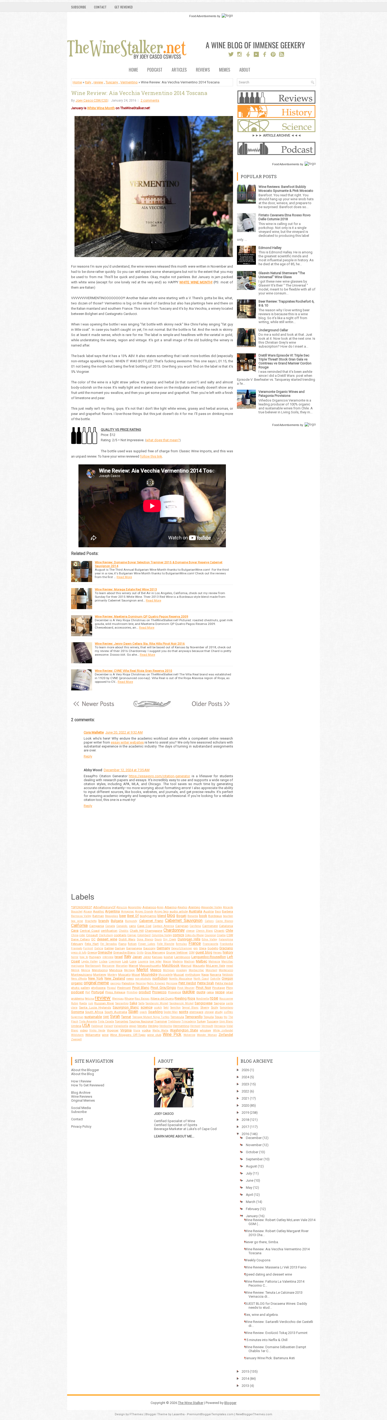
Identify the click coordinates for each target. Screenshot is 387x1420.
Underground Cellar (273, 330)
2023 (245, 1084)
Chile (229, 930)
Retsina (89, 998)
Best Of (133, 916)
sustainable (93, 1017)
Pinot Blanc (141, 988)
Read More (124, 577)
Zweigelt (76, 1039)
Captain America (163, 926)
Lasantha (178, 1414)
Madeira (177, 961)
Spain (133, 1011)
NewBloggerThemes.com (254, 1414)
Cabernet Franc (151, 921)
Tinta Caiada (106, 1021)
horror (74, 957)
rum (90, 1003)
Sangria (219, 1003)
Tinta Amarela (88, 1021)
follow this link (151, 456)
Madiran (189, 961)
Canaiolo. (122, 926)
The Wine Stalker (190, 1403)
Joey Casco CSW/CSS (92, 100)
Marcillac (227, 961)
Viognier (112, 1030)
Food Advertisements (202, 16)
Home (133, 70)
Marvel (133, 965)
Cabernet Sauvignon (183, 920)
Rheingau (118, 998)
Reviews (203, 70)
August (251, 1166)
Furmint (88, 948)
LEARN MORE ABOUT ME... (174, 1136)
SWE (106, 1017)
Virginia (126, 1030)
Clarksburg (106, 935)
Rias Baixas (142, 998)
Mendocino (100, 970)
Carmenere (210, 926)
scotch (158, 1007)
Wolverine (189, 1035)
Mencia (85, 970)
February (77, 944)
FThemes (136, 1414)
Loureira (143, 961)
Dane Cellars (80, 939)
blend (161, 916)
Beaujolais (111, 916)
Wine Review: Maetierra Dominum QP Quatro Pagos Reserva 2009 (141, 616)
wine (105, 1035)
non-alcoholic (143, 978)
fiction (132, 944)
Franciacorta (210, 944)
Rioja (191, 998)
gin (195, 948)
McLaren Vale (215, 965)
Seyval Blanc (190, 1007)
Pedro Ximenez (156, 983)
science (146, 1007)
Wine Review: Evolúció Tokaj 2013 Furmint (276, 1333)
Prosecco (159, 992)
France (194, 943)
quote (200, 992)
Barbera (227, 911)
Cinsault (92, 935)
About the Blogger (85, 1070)
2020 (245, 1105)
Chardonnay (174, 930)
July (249, 1173)
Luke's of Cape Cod (202, 1129)
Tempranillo (194, 1017)
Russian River (104, 1003)
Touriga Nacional (141, 1021)
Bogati (181, 916)
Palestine (128, 983)
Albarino (171, 907)
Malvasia (214, 961)
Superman (77, 1017)
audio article (178, 911)
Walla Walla (160, 1030)
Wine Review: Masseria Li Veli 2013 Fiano (275, 1267)
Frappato (76, 948)
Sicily (214, 1007)
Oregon (227, 978)
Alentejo (194, 907)
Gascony (149, 948)
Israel (119, 957)
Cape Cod (144, 926)
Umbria (76, 1026)
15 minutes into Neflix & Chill (266, 1340)
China (74, 935)
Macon (167, 961)
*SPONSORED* (81, 907)
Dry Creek (169, 939)
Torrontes (121, 1021)
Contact (100, 7)
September (254, 1159)
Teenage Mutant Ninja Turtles (151, 1017)
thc (225, 1017)
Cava (74, 930)
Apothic (98, 911)
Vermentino (129, 82)
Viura (136, 1030)
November (254, 1145)
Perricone (171, 983)
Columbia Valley (162, 935)
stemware (196, 1012)
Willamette (92, 1035)
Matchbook (171, 965)
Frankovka (226, 944)
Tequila (209, 1017)
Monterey (99, 974)
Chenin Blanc (204, 930)
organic (77, 983)
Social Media (81, 1108)
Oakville (215, 978)
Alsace (87, 911)
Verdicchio (165, 1026)
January (252, 1216)
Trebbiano (174, 1021)
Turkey (201, 1021)
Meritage (129, 970)
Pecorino (141, 983)
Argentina (112, 911)
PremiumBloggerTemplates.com (210, 1414)
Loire (133, 961)
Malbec (201, 961)
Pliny (229, 988)
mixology (181, 970)
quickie (188, 992)
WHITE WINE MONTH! (195, 282)
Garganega (134, 948)
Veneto (142, 1026)
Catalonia (226, 926)
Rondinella (202, 998)
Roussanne (226, 998)
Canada (110, 926)
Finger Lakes (146, 944)
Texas (219, 1017)
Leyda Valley (89, 961)
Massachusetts (150, 965)
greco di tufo (78, 952)
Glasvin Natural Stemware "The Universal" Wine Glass (282, 275)
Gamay (120, 948)
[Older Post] (210, 707)
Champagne (153, 930)
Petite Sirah (205, 983)
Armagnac (127, 911)
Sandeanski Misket (182, 1003)
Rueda (83, 1003)
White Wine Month (101, 108)
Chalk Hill (137, 930)
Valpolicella (121, 1026)
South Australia (116, 1012)
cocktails (120, 935)
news (130, 978)
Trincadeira (188, 1021)
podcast (77, 992)
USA (86, 1025)
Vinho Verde (97, 1030)
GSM (192, 952)
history (228, 952)
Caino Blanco (224, 921)
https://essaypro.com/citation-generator (159, 776)
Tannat (126, 1017)
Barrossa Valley (81, 916)
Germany (163, 948)
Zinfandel (226, 1035)
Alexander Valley (211, 907)
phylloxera (98, 988)
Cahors (209, 921)
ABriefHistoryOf (104, 907)
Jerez (147, 957)
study (219, 1012)
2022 (245, 1091)
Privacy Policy (81, 1126)
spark (143, 1012)
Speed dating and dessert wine (268, 1274)
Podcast (154, 70)
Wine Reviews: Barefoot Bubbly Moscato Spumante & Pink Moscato (286, 189)
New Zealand (115, 978)
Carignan (181, 926)
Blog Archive (80, 1093)
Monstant (211, 970)
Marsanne (108, 965)
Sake (133, 1003)
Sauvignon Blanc (126, 1007)
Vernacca (220, 1026)
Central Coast (90, 930)
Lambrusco (182, 957)
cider (82, 935)
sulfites (228, 1012)
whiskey (205, 1030)
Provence (174, 992)
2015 (245, 1371)
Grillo (140, 952)
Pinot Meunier (186, 988)
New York (95, 978)
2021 (245, 1098)
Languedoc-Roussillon (208, 957)
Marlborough (93, 965)
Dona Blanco (145, 939)
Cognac (131, 935)
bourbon (228, 916)
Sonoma (77, 1012)
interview (107, 957)
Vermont (195, 1026)
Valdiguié (97, 1026)
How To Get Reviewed (87, 1085)
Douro (158, 939)
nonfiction (160, 978)
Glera (202, 948)
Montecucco (226, 970)
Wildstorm (77, 1035)
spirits (183, 1012)
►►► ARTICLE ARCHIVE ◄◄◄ (276, 135)
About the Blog (82, 1074)
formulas (181, 944)
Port (87, 992)
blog (171, 915)
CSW (229, 935)
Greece (92, 952)
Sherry (204, 1007)
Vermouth (207, 1026)
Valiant (108, 1026)
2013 (245, 1386)
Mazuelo (199, 965)
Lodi (125, 961)
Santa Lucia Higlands (95, 1007)
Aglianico (149, 907)
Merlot (142, 969)
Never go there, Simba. (262, 1242)
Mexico (155, 970)
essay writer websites (127, 742)
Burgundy (131, 921)
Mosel (136, 974)
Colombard (144, 935)
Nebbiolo (227, 974)
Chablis (123, 930)
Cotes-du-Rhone (194, 935)
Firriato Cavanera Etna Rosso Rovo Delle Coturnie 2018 (285, 217)
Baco (218, 911)
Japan (137, 957)
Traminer (160, 1021)
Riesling (181, 998)
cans (132, 926)
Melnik (75, 970)
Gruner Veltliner (177, 952)
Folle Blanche (165, 944)
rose (214, 998)
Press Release (115, 992)
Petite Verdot (224, 983)
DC (93, 939)
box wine (77, 921)
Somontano (226, 1007)
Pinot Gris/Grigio (163, 988)
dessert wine (107, 939)
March (250, 1202)
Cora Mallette (94, 732)
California (79, 925)
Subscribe (78, 7)
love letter (156, 961)
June (249, 1180)
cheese (190, 930)
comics (178, 935)
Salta (141, 1003)
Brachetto (91, 921)
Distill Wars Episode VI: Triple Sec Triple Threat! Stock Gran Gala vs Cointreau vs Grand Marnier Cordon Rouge (285, 361)
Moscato (124, 974)
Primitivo (132, 992)
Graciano (226, 948)
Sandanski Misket (157, 1003)
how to (84, 957)
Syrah (115, 1016)
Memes (224, 70)
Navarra (215, 974)
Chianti (219, 930)
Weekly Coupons (257, 1260)
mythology (192, 974)
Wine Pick (172, 1034)
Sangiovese (203, 1003)
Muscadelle (165, 974)
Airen (160, 907)
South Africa (94, 1012)
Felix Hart (92, 944)
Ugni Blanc (226, 1021)
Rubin (74, 1003)
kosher (168, 957)
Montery (112, 974)
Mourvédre (149, 974)
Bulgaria (117, 921)
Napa (205, 974)
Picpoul (111, 988)
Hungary (95, 957)
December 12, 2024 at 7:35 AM (127, 770)
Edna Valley (209, 939)
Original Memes (83, 1100)
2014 (245, 1379)
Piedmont (124, 988)
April (249, 1195)
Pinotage (218, 988)
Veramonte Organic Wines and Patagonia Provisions (282, 394)
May (249, 1188)
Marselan (122, 965)
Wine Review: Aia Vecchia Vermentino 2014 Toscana (139, 93)
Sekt (165, 1007)
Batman (98, 916)
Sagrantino (121, 1003)
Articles (179, 70)
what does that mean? (163, 440)
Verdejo (153, 1026)
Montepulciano (81, 974)
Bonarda (192, 916)
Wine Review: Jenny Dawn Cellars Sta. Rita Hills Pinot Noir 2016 (140, 643)
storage (209, 1012)
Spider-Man (171, 1012)
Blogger (230, 1403)
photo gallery (80, 988)
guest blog (203, 952)
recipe (220, 992)
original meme (96, 983)
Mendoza (115, 970)
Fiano (122, 944)
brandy (103, 921)
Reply (88, 756)
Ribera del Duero (162, 998)
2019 (245, 1113)
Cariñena (195, 926)
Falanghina (226, 939)
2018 (245, 1120)
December (254, 1138)
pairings (115, 983)
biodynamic (148, 916)
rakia (210, 992)
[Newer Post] (94, 707)
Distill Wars (127, 939)
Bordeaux (215, 916)
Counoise (210, 935)
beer (122, 916)
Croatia (221, 935)
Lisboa (103, 961)
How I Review (81, 1081)
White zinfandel (223, 1030)
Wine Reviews (81, 1096)
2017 (245, 1127)
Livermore (115, 961)
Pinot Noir (203, 988)
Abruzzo (121, 907)
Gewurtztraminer (181, 948)
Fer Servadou (108, 944)
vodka (146, 1030)
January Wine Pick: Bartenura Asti (270, 1358)
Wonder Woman (207, 1035)
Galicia (98, 948)
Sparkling (155, 1012)
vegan (132, 1026)
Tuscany (112, 82)
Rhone (129, 998)
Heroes (217, 952)
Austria (208, 911)
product (145, 992)
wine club (154, 1035)
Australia (195, 911)
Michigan (169, 970)
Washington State (184, 1030)
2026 (245, 1070)
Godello (212, 948)
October (252, 1152)
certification (109, 930)
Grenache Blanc (124, 952)
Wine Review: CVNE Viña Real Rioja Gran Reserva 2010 (133, 671)
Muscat (178, 974)
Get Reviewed (124, 7)
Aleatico (182, 907)
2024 (245, 1077)
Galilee (109, 948)
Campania (96, 926)
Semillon (175, 1007)
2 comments (150, 100)
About (244, 70)
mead (229, 965)
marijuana (77, 965)
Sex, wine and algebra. (262, 1315)
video (84, 1030)
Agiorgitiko (134, 907)
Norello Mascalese (180, 978)
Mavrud (186, 965)
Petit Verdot (187, 983)
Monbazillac (196, 970)
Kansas (157, 957)
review (98, 82)
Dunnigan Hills (189, 939)
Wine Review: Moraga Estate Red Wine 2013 (126, 589)
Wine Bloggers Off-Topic (127, 1035)
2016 (245, 1134)
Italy (88, 82)
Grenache (105, 952)
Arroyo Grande (144, 911)
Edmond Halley (270, 248)
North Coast (201, 978)
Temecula (177, 1017)
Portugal (97, 992)
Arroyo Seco (161, 911)
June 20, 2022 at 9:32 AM (124, 732)
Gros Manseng (155, 952)
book (203, 916)
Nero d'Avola (79, 978)
